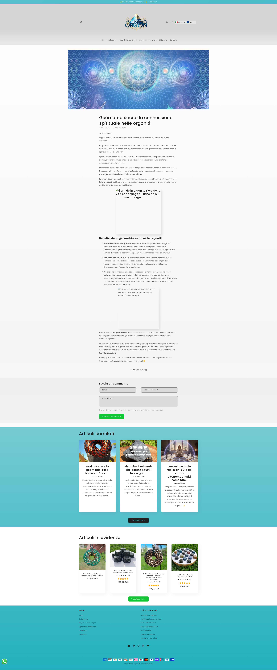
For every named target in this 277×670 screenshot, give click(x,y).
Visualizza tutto (138, 520)
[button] (81, 22)
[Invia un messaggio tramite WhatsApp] (4, 661)
